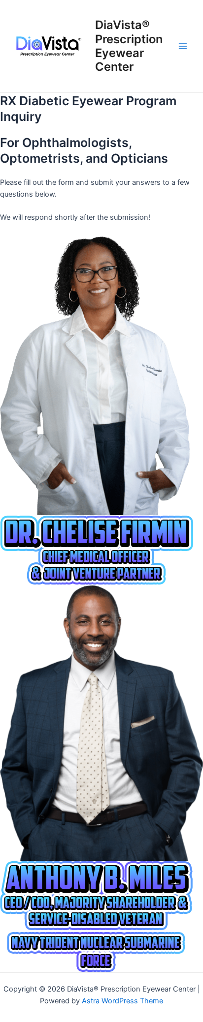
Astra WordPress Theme (122, 1000)
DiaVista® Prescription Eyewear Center (129, 46)
